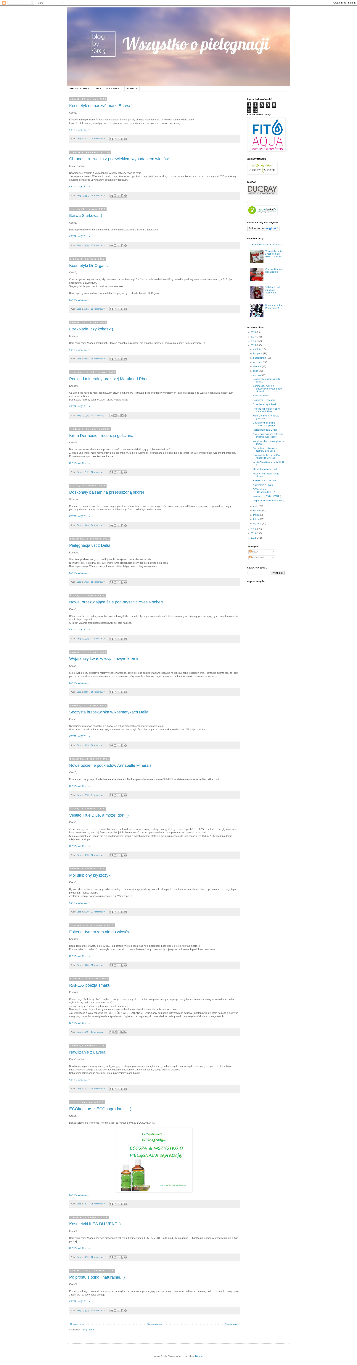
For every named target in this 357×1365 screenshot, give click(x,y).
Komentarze (258, 557)
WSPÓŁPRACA (114, 88)
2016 (253, 341)
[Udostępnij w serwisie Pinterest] (125, 139)
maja (256, 506)
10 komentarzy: (98, 855)
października (260, 358)
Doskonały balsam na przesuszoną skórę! (106, 492)
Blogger (199, 1356)
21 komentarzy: (98, 309)
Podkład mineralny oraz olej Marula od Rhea (109, 379)
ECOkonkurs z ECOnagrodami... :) (100, 1108)
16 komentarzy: (98, 472)
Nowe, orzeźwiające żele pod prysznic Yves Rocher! (116, 602)
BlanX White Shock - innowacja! (268, 244)
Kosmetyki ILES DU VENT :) (95, 1224)
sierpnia (257, 366)
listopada (258, 353)
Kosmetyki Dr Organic (89, 265)
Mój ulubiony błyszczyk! (90, 875)
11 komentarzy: (98, 415)
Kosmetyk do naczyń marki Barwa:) (101, 105)
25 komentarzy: (98, 1310)
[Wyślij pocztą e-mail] (111, 139)
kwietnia (257, 510)
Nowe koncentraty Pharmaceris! (274, 306)
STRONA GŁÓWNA (79, 88)
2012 (253, 538)
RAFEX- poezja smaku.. (90, 985)
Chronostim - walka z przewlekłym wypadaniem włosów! (119, 158)
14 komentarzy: (98, 525)
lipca (256, 371)
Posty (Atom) (88, 1329)
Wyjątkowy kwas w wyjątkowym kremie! (105, 658)
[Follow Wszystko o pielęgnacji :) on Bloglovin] (263, 230)
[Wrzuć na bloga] (115, 139)
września (258, 362)
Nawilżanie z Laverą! (88, 1052)
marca (256, 515)
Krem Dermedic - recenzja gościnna (101, 435)
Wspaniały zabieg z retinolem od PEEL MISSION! (274, 254)
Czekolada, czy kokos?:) (91, 329)
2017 (253, 336)
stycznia (257, 523)
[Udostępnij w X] (118, 139)
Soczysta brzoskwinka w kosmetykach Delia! (109, 712)
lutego (256, 519)
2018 (253, 332)
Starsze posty (232, 1324)
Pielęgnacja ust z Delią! (90, 545)
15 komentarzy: (98, 245)
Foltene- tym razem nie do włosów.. (100, 932)
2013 (253, 533)
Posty (255, 551)
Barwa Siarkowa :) (85, 215)
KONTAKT (132, 88)
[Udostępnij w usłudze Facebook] (122, 139)
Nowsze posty (77, 1324)
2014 (253, 529)
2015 (253, 345)
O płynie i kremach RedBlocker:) (274, 270)
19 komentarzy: (98, 582)
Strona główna (154, 1324)
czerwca (257, 375)
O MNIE (98, 88)
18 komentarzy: (98, 195)
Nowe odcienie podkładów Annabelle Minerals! (111, 765)
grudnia (257, 349)
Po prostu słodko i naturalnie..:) (97, 1277)
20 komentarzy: (98, 139)
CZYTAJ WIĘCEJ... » (79, 129)
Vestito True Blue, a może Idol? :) (99, 815)
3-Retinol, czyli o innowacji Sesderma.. (273, 290)
